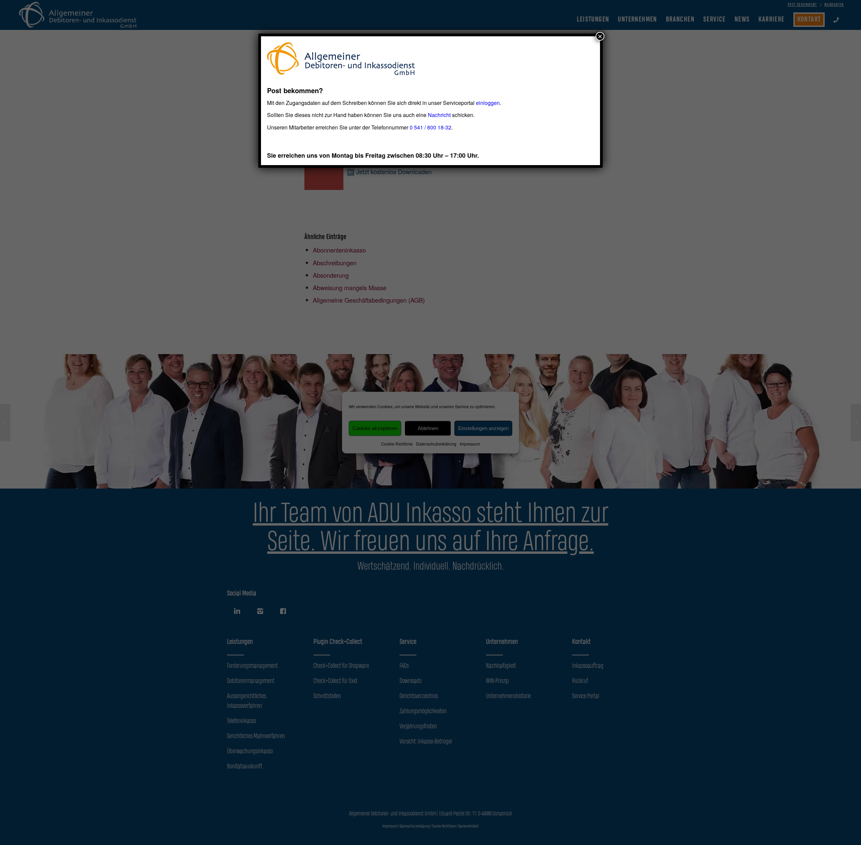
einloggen (488, 103)
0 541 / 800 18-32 (430, 127)
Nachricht (439, 115)
